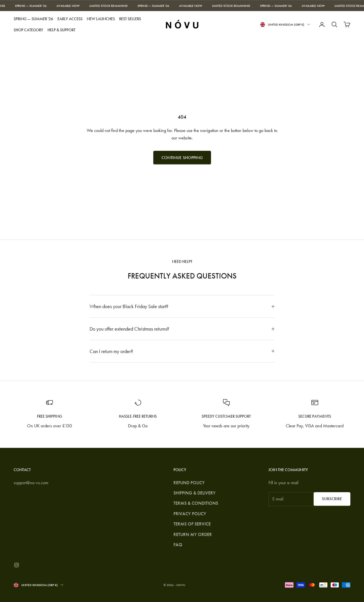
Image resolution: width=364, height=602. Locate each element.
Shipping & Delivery (194, 493)
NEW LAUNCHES (101, 18)
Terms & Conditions (195, 503)
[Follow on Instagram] (16, 565)
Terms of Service (192, 524)
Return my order (192, 534)
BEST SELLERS (130, 18)
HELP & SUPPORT (61, 30)
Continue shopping (182, 157)
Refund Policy (189, 483)
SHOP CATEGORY (28, 30)
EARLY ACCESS (69, 18)
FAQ (177, 545)
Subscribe (332, 499)
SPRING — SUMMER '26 (33, 18)
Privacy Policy (189, 514)
